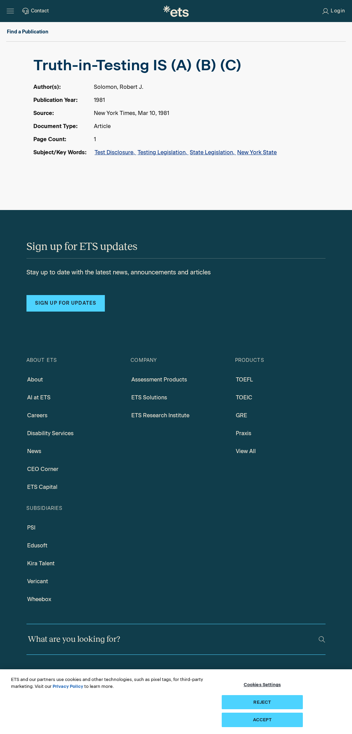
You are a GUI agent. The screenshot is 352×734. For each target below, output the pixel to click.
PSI (31, 527)
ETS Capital (42, 487)
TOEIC (244, 397)
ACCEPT (262, 719)
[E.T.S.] (176, 11)
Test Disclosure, (115, 152)
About (35, 379)
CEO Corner (42, 469)
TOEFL (244, 379)
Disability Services (50, 433)
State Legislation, (213, 152)
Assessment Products (159, 379)
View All (246, 451)
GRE (241, 415)
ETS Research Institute (160, 415)
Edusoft (37, 545)
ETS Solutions (149, 397)
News (34, 451)
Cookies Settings (262, 684)
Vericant (37, 581)
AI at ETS (39, 397)
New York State (257, 152)
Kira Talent (41, 563)
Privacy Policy (68, 686)
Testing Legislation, (163, 152)
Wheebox (39, 599)
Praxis (243, 433)
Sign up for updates (65, 303)
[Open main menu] (10, 11)
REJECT (262, 702)
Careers (37, 415)
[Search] (322, 639)
